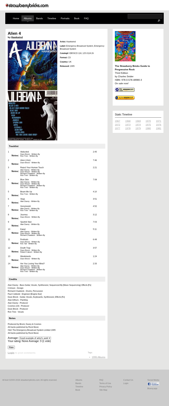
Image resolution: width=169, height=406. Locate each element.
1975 (148, 124)
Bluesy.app (152, 388)
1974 (138, 124)
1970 (148, 121)
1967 (117, 121)
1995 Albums (98, 357)
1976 (158, 124)
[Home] (27, 7)
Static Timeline (123, 114)
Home (16, 18)
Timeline (51, 18)
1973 (128, 124)
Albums (28, 18)
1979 (138, 128)
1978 (128, 128)
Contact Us (128, 380)
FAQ (86, 18)
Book (76, 18)
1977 (117, 128)
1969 (138, 121)
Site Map (103, 390)
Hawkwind (17, 37)
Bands (39, 18)
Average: (13, 338)
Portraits (65, 18)
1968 (128, 121)
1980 (148, 128)
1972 (117, 124)
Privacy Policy (105, 386)
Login (11, 352)
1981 (158, 128)
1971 (158, 121)
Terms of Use (105, 383)
